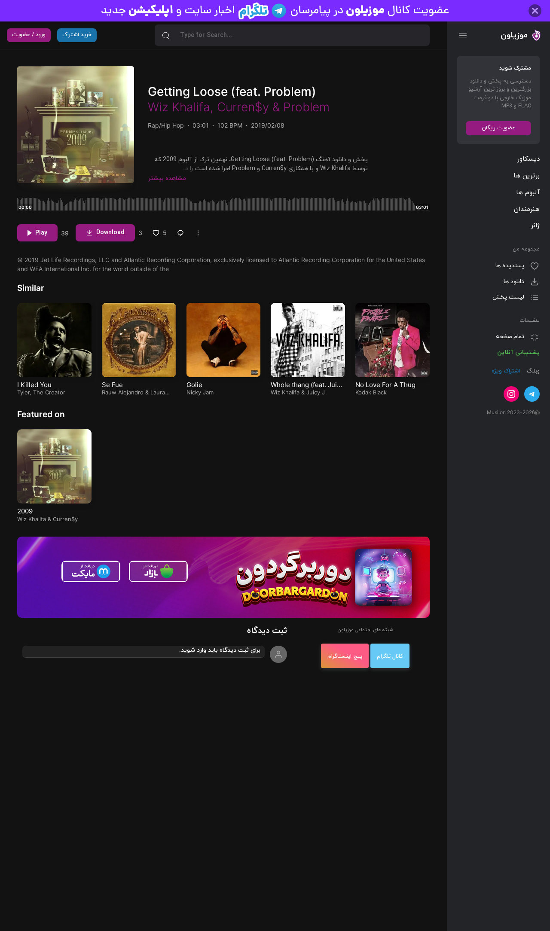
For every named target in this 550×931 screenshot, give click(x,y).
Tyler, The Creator (41, 392)
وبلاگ (532, 371)
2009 (25, 511)
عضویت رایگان (498, 128)
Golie (194, 385)
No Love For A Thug (385, 385)
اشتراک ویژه (506, 371)
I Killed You (34, 385)
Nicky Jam (200, 392)
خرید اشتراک (77, 35)
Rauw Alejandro (123, 392)
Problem (306, 107)
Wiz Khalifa (179, 107)
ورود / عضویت (29, 35)
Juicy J (315, 392)
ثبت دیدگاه (267, 630)
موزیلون (514, 35)
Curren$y (243, 107)
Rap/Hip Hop (166, 125)
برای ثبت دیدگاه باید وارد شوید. (219, 650)
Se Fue (112, 385)
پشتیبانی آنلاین (518, 352)
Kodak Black (371, 392)
